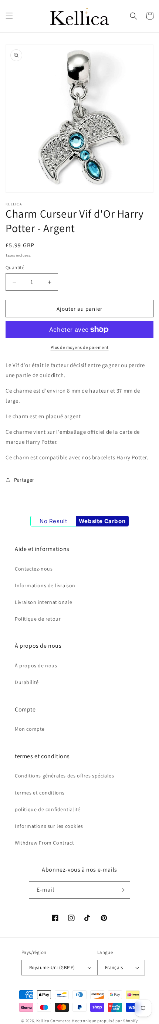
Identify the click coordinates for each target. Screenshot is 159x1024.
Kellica (43, 1020)
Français (114, 967)
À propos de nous (36, 665)
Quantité (15, 267)
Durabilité (27, 682)
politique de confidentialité (48, 809)
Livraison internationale (43, 602)
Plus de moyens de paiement (80, 347)
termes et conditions (40, 792)
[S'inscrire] (122, 890)
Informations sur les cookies (49, 826)
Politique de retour (38, 618)
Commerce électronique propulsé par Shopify (94, 1020)
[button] (9, 16)
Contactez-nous (34, 568)
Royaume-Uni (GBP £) (52, 967)
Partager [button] (24, 479)
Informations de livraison (45, 585)
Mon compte (30, 729)
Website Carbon (102, 521)
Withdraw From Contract (44, 842)
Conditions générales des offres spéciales (64, 775)
